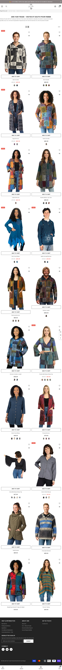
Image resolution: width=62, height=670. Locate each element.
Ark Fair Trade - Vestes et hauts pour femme (19, 11)
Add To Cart (16, 76)
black (14, 85)
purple (14, 144)
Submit (28, 641)
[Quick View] (29, 35)
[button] (26, 27)
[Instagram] (7, 649)
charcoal (20, 438)
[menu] (2, 6)
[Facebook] (3, 649)
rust (18, 321)
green (46, 85)
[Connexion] (55, 6)
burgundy (49, 85)
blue (43, 85)
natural (14, 438)
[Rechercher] (6, 6)
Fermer (60, 1)
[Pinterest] (11, 649)
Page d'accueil (3, 11)
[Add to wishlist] (29, 32)
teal (17, 85)
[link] (21, 668)
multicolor (46, 144)
